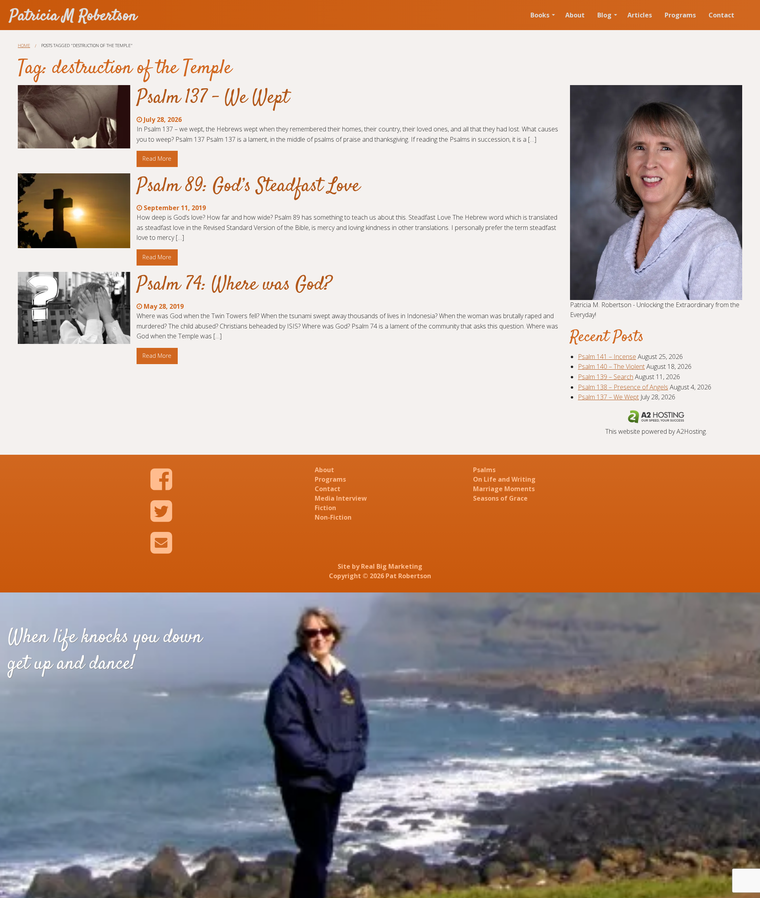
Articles (639, 15)
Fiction (325, 508)
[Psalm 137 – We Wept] (74, 116)
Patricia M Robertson (73, 16)
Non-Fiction (333, 517)
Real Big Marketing (391, 566)
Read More (156, 158)
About (575, 15)
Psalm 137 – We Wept (213, 98)
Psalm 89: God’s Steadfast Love (248, 186)
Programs (680, 15)
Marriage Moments (504, 489)
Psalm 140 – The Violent (611, 366)
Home (24, 45)
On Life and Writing (504, 479)
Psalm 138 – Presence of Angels (623, 387)
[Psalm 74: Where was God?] (74, 308)
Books (539, 15)
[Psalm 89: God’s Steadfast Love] (74, 210)
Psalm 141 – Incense (607, 356)
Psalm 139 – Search (605, 376)
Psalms (484, 470)
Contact (721, 15)
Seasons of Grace (500, 498)
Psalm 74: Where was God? (234, 284)
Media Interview (341, 498)
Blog (604, 15)
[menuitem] (541, 15)
